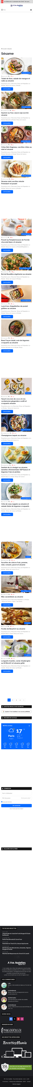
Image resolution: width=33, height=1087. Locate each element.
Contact (29, 1081)
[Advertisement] (16, 29)
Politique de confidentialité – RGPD (17, 1081)
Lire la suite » (7, 89)
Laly (9, 983)
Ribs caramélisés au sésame (12, 597)
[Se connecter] (31, 10)
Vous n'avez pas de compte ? (16, 808)
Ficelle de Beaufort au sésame (13, 629)
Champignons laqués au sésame (13, 435)
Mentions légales (16, 1084)
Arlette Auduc (12, 997)
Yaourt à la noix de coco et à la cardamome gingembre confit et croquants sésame (14, 401)
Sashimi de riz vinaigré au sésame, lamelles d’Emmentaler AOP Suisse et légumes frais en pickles (15, 469)
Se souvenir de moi (7, 802)
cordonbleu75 (12, 990)
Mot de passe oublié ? (26, 798)
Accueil (4, 48)
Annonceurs (5, 1081)
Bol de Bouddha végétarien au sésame (16, 274)
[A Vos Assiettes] (16, 5)
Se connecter (16, 805)
